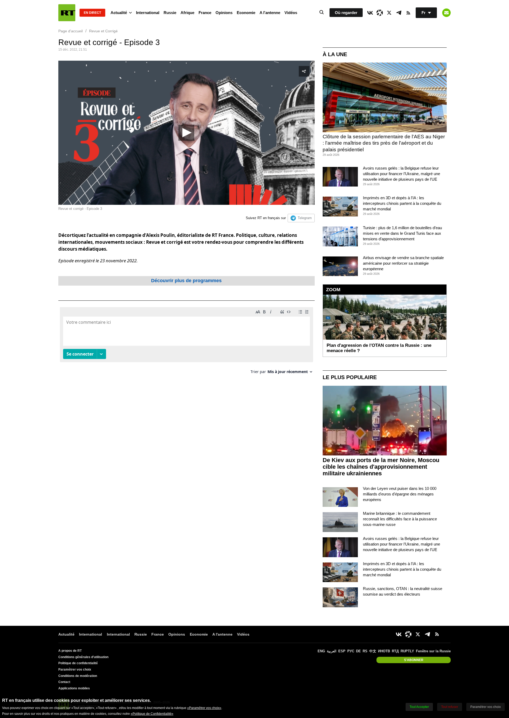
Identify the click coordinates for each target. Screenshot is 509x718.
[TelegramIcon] (398, 12)
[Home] (66, 12)
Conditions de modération (77, 676)
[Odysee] (379, 12)
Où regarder (346, 12)
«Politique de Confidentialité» (152, 714)
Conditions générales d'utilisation (83, 657)
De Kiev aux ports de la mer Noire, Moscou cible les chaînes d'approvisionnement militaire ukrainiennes (381, 467)
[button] (186, 133)
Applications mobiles (74, 688)
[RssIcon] (408, 12)
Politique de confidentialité (78, 663)
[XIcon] (389, 12)
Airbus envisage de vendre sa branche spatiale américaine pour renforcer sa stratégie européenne (403, 263)
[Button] (446, 12)
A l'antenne (270, 12)
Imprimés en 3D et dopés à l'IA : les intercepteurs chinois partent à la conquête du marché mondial (402, 203)
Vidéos (290, 12)
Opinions (224, 12)
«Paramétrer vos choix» (204, 708)
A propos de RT (70, 651)
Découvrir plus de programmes (186, 280)
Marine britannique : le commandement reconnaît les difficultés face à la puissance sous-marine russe (400, 519)
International (147, 12)
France (205, 12)
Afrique (187, 12)
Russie (170, 12)
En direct (92, 13)
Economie (246, 12)
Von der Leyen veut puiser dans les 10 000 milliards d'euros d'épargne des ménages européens (399, 494)
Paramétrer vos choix (74, 669)
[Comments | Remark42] (186, 342)
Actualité (119, 12)
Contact (64, 682)
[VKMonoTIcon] (370, 12)
